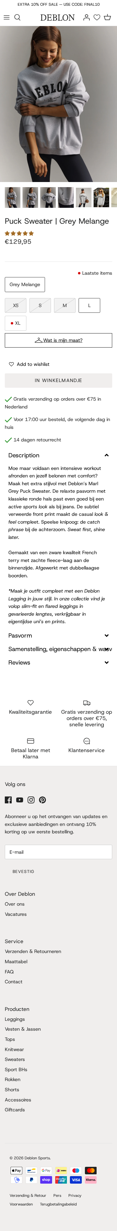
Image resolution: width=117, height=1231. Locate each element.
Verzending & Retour (28, 1195)
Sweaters (15, 1059)
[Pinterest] (42, 799)
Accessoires (18, 1100)
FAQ (9, 972)
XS (16, 305)
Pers (57, 1195)
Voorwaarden (21, 1204)
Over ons (15, 904)
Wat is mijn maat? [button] (62, 340)
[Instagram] (31, 799)
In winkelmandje (58, 380)
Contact (13, 982)
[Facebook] (8, 799)
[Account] (86, 16)
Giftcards (15, 1110)
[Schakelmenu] (6, 17)
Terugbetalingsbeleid (58, 1204)
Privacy (75, 1195)
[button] (20, 233)
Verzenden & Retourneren (33, 951)
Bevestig (23, 871)
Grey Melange (25, 284)
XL (17, 323)
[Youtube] (19, 799)
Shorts (12, 1089)
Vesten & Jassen (23, 1029)
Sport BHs (16, 1069)
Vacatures (16, 914)
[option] (58, 104)
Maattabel (16, 961)
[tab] (58, 455)
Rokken (12, 1079)
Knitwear (14, 1049)
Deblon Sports (37, 1158)
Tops (10, 1039)
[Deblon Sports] (58, 17)
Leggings (15, 1019)
